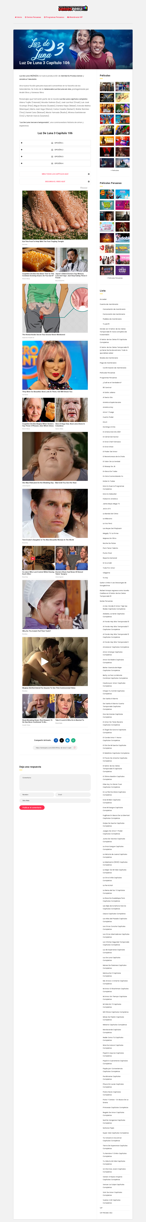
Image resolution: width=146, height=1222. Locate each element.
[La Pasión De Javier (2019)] (123, 219)
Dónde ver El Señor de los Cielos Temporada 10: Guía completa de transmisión (113, 332)
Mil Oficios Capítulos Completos (116, 1012)
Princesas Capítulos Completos (115, 1107)
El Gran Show (108, 447)
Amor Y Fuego (108, 412)
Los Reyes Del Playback (112, 528)
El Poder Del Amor (110, 451)
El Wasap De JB (109, 466)
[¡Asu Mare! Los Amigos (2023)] (107, 198)
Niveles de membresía (109, 358)
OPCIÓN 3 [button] (58, 157)
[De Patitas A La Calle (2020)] (123, 252)
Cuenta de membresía (109, 304)
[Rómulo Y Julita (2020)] (107, 274)
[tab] (55, 143)
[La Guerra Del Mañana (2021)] (123, 166)
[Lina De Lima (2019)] (123, 230)
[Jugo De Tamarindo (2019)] (123, 208)
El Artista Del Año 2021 (112, 432)
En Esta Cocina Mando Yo (113, 476)
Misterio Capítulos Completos (115, 1025)
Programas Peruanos (55, 17)
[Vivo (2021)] (123, 112)
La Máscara (107, 518)
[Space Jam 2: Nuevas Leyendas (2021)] (123, 144)
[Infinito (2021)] (107, 101)
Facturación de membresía (114, 314)
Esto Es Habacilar (110, 494)
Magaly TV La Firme (110, 533)
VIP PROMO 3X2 (106, 1213)
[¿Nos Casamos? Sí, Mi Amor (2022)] (123, 198)
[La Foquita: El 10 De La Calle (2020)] (107, 241)
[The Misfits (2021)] (123, 101)
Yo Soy (105, 578)
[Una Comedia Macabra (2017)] (123, 274)
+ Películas (115, 170)
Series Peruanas (34, 17)
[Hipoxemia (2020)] (107, 219)
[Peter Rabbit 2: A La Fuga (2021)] (123, 123)
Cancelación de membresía (114, 309)
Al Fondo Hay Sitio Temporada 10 (116, 621)
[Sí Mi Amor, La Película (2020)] (123, 263)
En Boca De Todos (110, 471)
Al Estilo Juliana (109, 392)
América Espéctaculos (112, 402)
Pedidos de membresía (112, 319)
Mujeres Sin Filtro (109, 538)
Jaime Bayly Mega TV (111, 504)
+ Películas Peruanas (115, 278)
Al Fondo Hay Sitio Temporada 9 (115, 642)
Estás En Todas (109, 481)
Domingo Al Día (109, 427)
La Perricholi (108, 885)
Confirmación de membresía (114, 368)
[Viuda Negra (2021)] (107, 155)
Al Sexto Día (108, 397)
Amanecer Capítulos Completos (116, 647)
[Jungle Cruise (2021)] (107, 133)
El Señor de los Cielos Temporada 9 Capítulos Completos (112, 769)
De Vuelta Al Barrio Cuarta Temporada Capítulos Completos (113, 706)
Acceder (103, 299)
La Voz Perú (107, 523)
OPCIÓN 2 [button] (58, 150)
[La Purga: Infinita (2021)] (107, 144)
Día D (105, 422)
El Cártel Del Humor (111, 437)
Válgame (106, 573)
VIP (101, 1208)
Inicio (19, 17)
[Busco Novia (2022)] (107, 208)
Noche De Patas (109, 543)
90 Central (107, 387)
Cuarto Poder (108, 417)
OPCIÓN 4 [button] (58, 163)
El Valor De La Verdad (111, 461)
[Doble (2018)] (123, 241)
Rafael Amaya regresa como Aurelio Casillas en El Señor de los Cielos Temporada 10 (114, 593)
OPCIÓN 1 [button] (58, 143)
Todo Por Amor (109, 568)
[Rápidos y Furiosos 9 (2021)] (123, 133)
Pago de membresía (108, 363)
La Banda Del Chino (110, 514)
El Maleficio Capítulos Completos (116, 753)
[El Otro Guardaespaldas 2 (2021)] (107, 112)
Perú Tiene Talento (110, 548)
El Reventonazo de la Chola (114, 456)
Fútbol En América (110, 499)
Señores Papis (108, 1128)
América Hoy (108, 407)
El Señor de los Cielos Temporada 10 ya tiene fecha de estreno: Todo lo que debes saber (114, 350)
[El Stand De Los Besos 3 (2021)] (123, 90)
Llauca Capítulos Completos (114, 914)
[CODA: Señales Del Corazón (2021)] (107, 90)
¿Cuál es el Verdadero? (112, 382)
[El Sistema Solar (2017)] (107, 263)
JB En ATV (107, 509)
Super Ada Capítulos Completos (116, 1133)
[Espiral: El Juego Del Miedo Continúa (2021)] (107, 166)
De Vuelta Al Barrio (110, 698)
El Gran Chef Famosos (112, 442)
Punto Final (107, 553)
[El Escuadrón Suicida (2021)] (107, 123)
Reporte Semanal (110, 558)
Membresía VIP (76, 17)
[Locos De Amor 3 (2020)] (107, 252)
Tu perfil (106, 324)
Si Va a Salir (107, 563)
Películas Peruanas (107, 373)
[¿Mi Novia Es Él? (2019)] (107, 230)
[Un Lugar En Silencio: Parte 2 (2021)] (123, 155)
